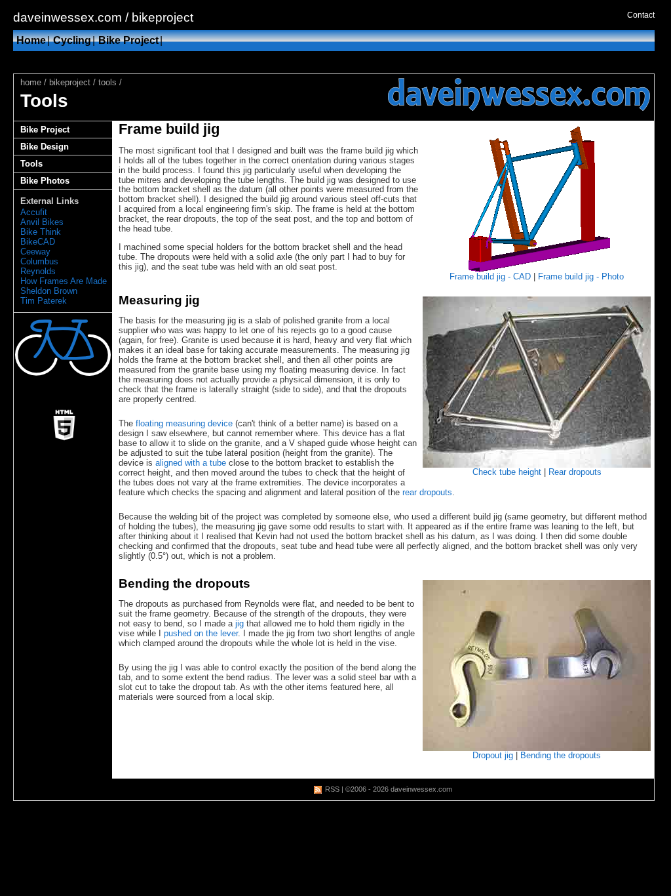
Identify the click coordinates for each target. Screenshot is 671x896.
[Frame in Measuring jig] (537, 382)
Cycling (72, 40)
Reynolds (38, 271)
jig (239, 623)
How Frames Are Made (63, 281)
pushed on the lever (201, 633)
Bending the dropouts (560, 755)
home (30, 82)
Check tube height (506, 472)
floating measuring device (184, 423)
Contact (641, 15)
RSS (332, 789)
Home (31, 40)
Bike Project (128, 40)
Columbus (39, 261)
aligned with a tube (190, 463)
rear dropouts (427, 492)
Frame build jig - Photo (581, 276)
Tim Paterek (43, 301)
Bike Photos (44, 181)
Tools (31, 164)
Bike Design (44, 147)
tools (107, 82)
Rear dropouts (575, 472)
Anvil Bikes (42, 222)
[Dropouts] (537, 665)
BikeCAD (37, 242)
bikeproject (69, 82)
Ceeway (35, 251)
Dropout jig (492, 755)
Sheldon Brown (48, 291)
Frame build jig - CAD (490, 276)
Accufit (33, 212)
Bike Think (40, 232)
